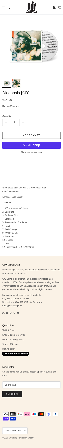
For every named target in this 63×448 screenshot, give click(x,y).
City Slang (13, 438)
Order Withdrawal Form (16, 353)
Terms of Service (10, 344)
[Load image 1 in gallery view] (31, 45)
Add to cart (31, 135)
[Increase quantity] (22, 122)
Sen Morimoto (12, 106)
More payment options (31, 152)
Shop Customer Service (13, 335)
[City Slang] (31, 7)
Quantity (6, 116)
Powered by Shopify (26, 438)
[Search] (9, 7)
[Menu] (3, 7)
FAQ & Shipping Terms (13, 339)
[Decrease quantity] (5, 122)
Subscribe (12, 394)
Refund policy (8, 348)
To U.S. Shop (8, 330)
